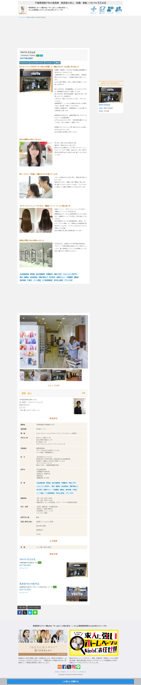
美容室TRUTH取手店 (29, 583)
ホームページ (23, 568)
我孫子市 (33, 17)
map (39, 563)
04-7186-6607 (26, 58)
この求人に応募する (70, 681)
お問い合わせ (82, 671)
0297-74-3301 (25, 589)
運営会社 (57, 671)
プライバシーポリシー (72, 671)
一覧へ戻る (22, 607)
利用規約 (63, 671)
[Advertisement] (53, 33)
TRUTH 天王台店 (27, 559)
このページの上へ (34, 607)
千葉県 (28, 17)
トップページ (21, 17)
